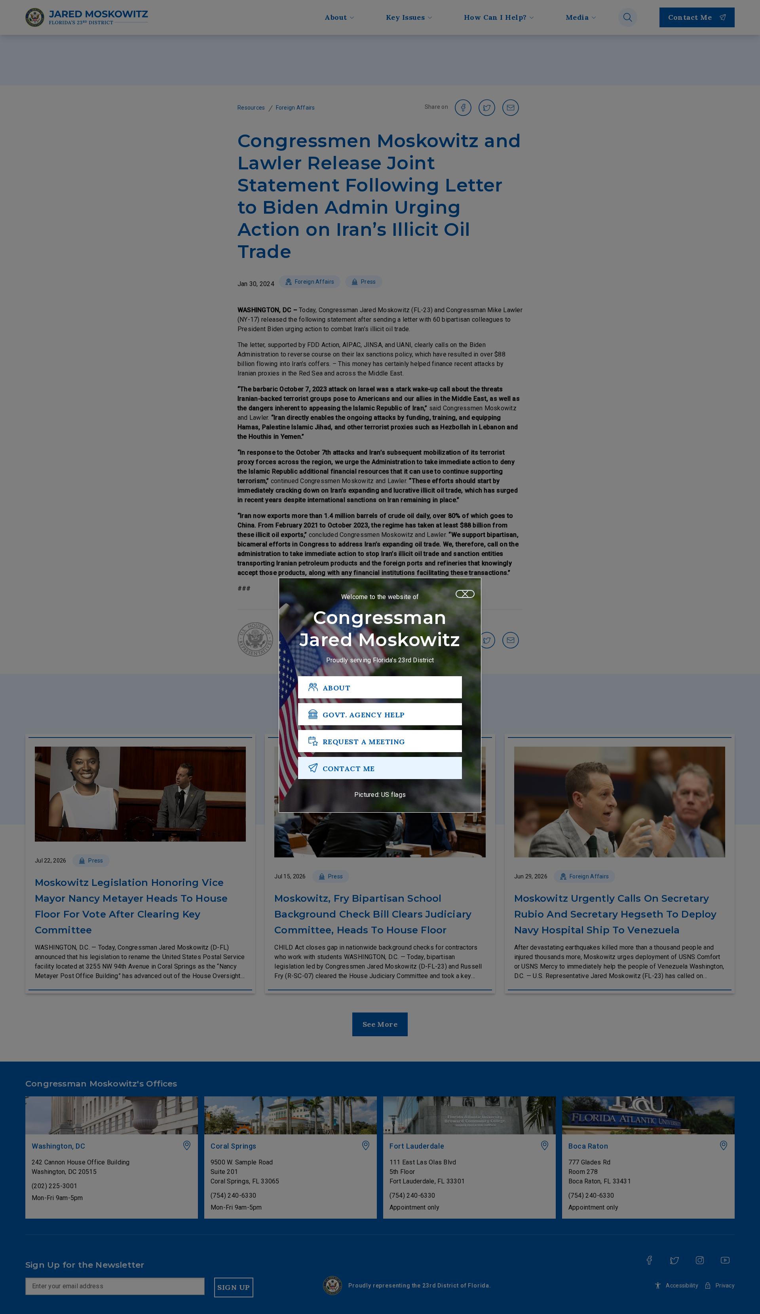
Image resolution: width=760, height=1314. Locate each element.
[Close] (465, 594)
